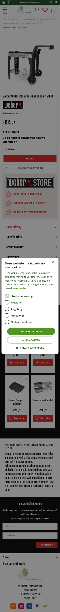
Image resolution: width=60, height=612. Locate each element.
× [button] (53, 262)
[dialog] (30, 306)
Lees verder (19, 288)
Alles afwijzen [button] (31, 339)
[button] (30, 348)
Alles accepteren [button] (31, 331)
